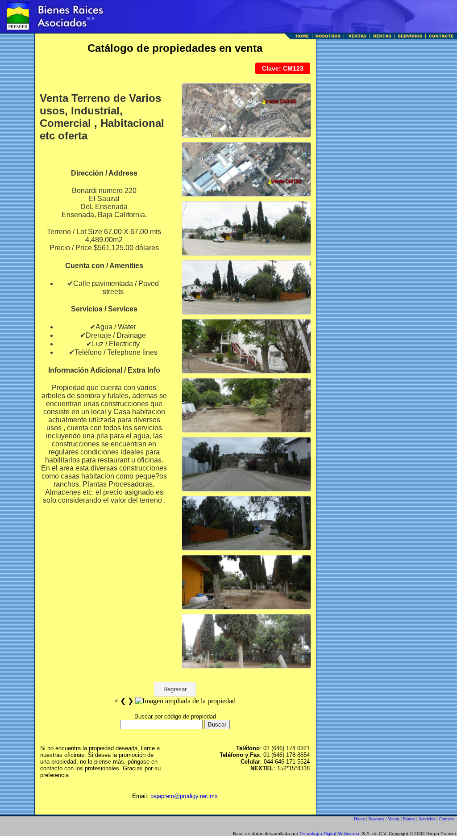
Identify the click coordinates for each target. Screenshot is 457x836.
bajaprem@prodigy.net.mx (184, 796)
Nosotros (376, 818)
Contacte (446, 818)
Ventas (393, 818)
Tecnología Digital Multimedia (329, 833)
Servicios (427, 818)
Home (359, 818)
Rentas (409, 818)
